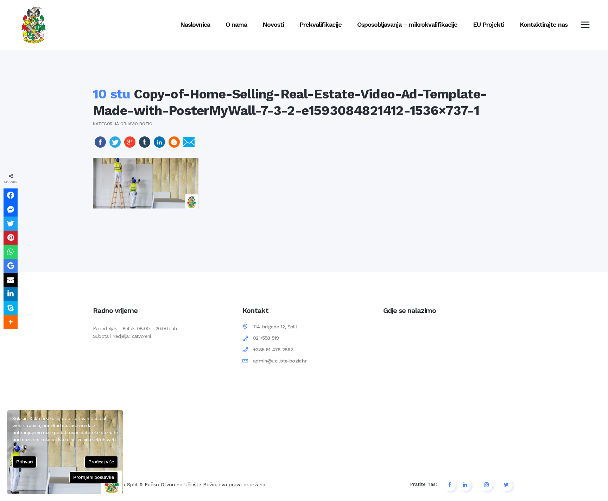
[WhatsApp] (11, 252)
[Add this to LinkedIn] (11, 294)
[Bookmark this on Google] (11, 266)
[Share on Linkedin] (159, 146)
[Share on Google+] (129, 146)
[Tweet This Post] (115, 146)
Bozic (145, 123)
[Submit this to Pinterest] (11, 238)
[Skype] (11, 308)
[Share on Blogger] (174, 146)
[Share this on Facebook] (11, 195)
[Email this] (11, 280)
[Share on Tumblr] (144, 146)
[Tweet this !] (11, 224)
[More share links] (11, 322)
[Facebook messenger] (11, 210)
